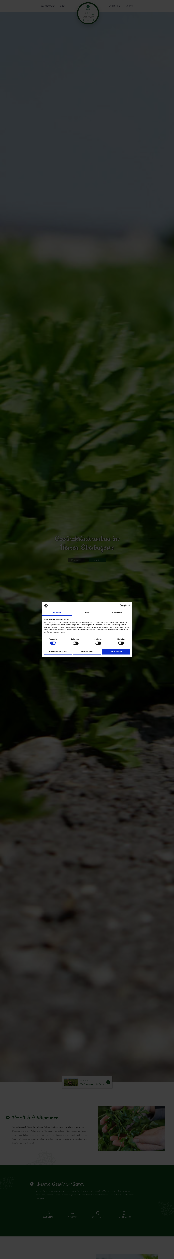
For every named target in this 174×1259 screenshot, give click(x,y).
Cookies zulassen (116, 651)
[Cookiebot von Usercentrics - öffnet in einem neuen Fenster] (121, 605)
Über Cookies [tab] (117, 612)
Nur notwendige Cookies (58, 651)
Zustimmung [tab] (56, 612)
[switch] (76, 643)
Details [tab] (87, 612)
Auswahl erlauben (87, 651)
